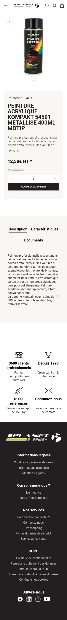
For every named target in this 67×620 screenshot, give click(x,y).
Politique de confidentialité (33, 558)
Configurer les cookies (33, 579)
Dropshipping (33, 528)
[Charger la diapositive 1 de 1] (33, 85)
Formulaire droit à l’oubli (33, 569)
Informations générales (33, 467)
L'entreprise (33, 492)
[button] (5, 5)
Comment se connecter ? (33, 517)
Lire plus (13, 151)
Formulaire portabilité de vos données (33, 574)
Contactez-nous (33, 522)
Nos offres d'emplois (33, 498)
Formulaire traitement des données (33, 563)
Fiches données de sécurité (33, 533)
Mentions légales (33, 473)
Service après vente (33, 538)
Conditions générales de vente (33, 462)
